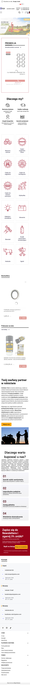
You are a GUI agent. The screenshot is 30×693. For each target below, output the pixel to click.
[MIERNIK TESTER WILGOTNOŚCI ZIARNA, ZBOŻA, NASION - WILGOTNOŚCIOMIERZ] (15, 345)
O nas (2, 636)
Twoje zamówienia (6, 668)
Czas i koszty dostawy (7, 650)
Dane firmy (4, 640)
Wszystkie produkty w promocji (12, 47)
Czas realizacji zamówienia (8, 652)
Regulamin (4, 660)
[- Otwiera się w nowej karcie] (2, 627)
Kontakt (3, 638)
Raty (2, 648)
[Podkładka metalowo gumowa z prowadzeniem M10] (15, 294)
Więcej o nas (6, 424)
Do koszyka (23, 318)
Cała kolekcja (4, 329)
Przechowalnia (5, 672)
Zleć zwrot (4, 674)
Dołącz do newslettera (21, 547)
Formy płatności (5, 646)
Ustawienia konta (5, 670)
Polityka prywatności (6, 662)
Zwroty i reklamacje (6, 658)
